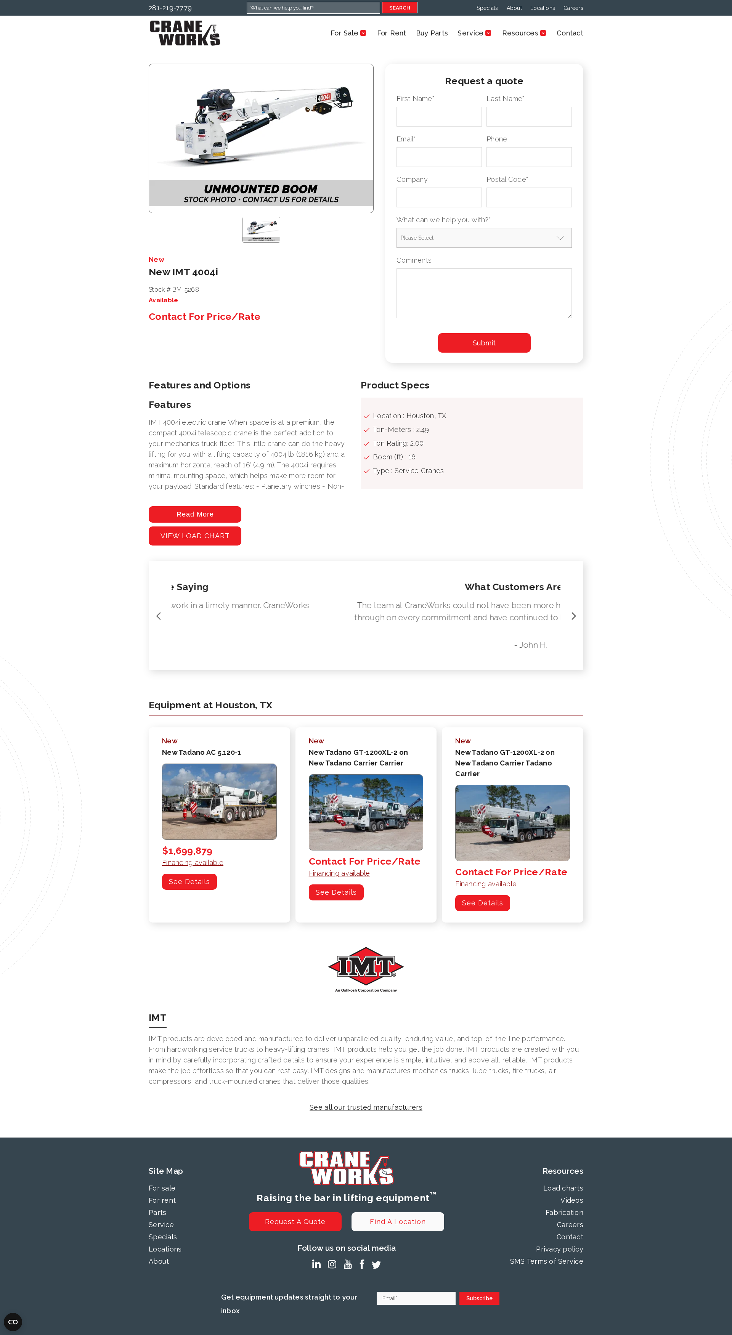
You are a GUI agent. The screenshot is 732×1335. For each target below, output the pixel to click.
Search (399, 8)
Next (573, 615)
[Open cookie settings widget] (13, 1322)
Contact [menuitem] (570, 1237)
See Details (189, 882)
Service (470, 33)
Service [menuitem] (161, 1225)
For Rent (391, 33)
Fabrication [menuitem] (564, 1212)
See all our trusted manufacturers (366, 1107)
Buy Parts (432, 33)
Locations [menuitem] (542, 8)
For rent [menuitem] (162, 1200)
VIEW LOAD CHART (195, 536)
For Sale (344, 33)
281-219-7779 (170, 8)
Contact (570, 33)
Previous (158, 615)
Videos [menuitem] (571, 1200)
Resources (520, 33)
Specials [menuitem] (487, 8)
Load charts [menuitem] (563, 1188)
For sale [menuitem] (162, 1188)
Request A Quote (295, 1222)
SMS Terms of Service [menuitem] (546, 1261)
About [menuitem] (514, 8)
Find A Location (398, 1222)
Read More (195, 514)
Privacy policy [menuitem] (559, 1249)
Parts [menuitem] (157, 1212)
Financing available (192, 862)
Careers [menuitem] (573, 8)
